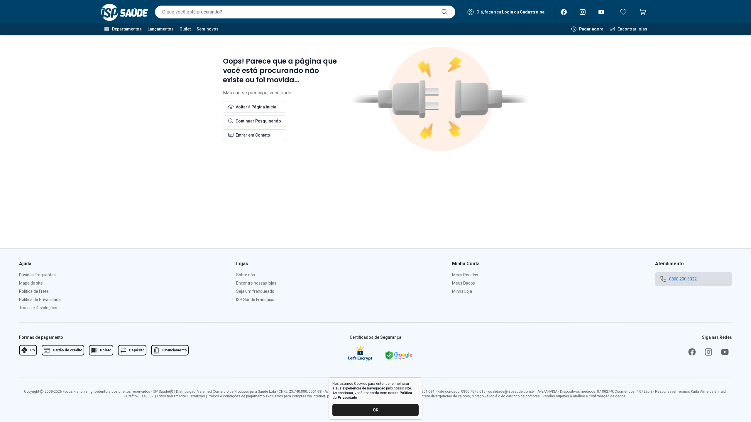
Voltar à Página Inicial (257, 107)
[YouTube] (601, 12)
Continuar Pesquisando (258, 121)
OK (375, 410)
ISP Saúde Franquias (255, 299)
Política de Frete (34, 291)
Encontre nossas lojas (256, 283)
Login (507, 12)
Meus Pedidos (465, 275)
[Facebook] (564, 12)
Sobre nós (245, 275)
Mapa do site (31, 283)
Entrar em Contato (253, 135)
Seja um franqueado (255, 291)
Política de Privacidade (40, 299)
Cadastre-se (532, 12)
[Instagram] (583, 12)
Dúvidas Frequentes (37, 275)
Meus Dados (463, 283)
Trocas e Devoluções (38, 307)
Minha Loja (462, 291)
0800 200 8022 (683, 279)
